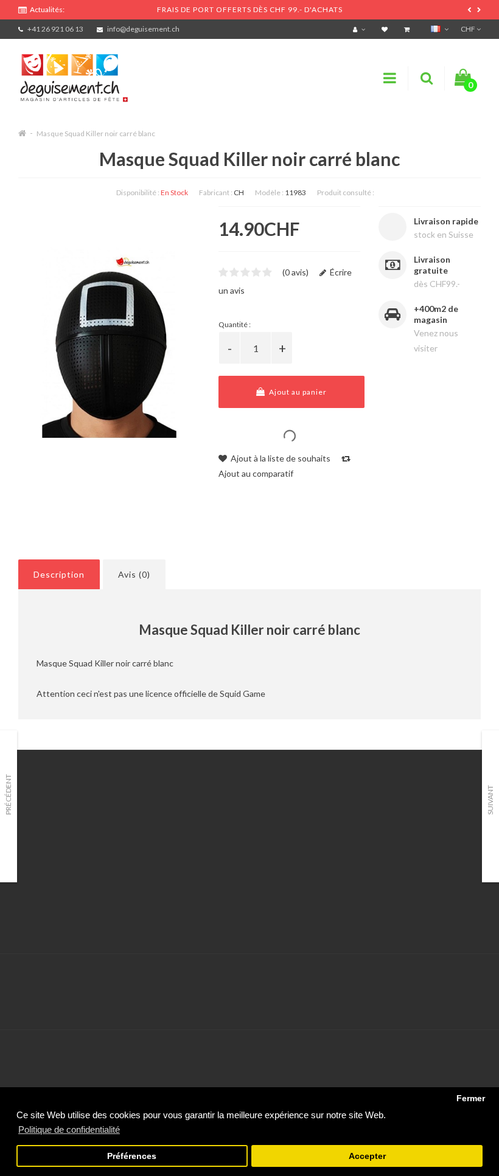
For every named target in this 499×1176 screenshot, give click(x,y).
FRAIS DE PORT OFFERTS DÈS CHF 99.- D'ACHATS (250, 9)
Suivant (490, 800)
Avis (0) (134, 574)
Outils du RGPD (48, 821)
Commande (200, 867)
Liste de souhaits (210, 882)
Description (59, 574)
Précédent (8, 794)
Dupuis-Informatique (265, 972)
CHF (468, 28)
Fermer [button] (470, 1098)
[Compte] (360, 28)
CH (239, 192)
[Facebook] (445, 979)
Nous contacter (208, 821)
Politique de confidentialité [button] (69, 1129)
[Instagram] (470, 979)
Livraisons (37, 867)
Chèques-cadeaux (373, 821)
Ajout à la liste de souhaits (279, 458)
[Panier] (408, 28)
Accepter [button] (367, 1156)
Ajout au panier (297, 391)
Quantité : (234, 324)
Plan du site (361, 882)
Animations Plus (49, 836)
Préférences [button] (131, 1156)
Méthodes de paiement (62, 882)
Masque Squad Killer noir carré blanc (96, 133)
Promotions (361, 836)
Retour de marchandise (222, 851)
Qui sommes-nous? (54, 851)
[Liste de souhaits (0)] (386, 28)
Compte (193, 836)
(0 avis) (295, 272)
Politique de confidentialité (69, 912)
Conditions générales (59, 897)
